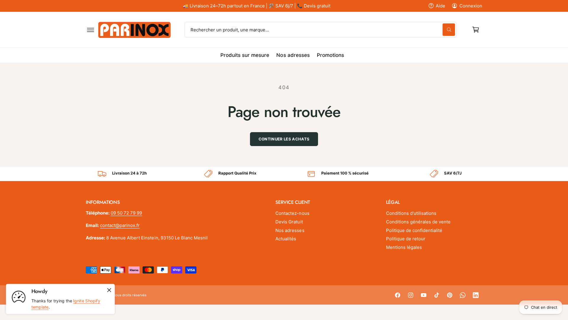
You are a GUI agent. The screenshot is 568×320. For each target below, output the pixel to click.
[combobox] (321, 29)
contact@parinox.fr (120, 225)
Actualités (285, 238)
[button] (90, 29)
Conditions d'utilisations (411, 213)
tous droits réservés (130, 295)
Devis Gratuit (289, 222)
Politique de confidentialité (414, 230)
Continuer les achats (284, 139)
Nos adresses (289, 230)
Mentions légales (404, 247)
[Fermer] (109, 290)
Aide (440, 6)
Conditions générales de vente (418, 222)
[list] (284, 174)
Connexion (470, 6)
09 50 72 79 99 (126, 213)
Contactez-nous (292, 213)
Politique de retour (405, 238)
